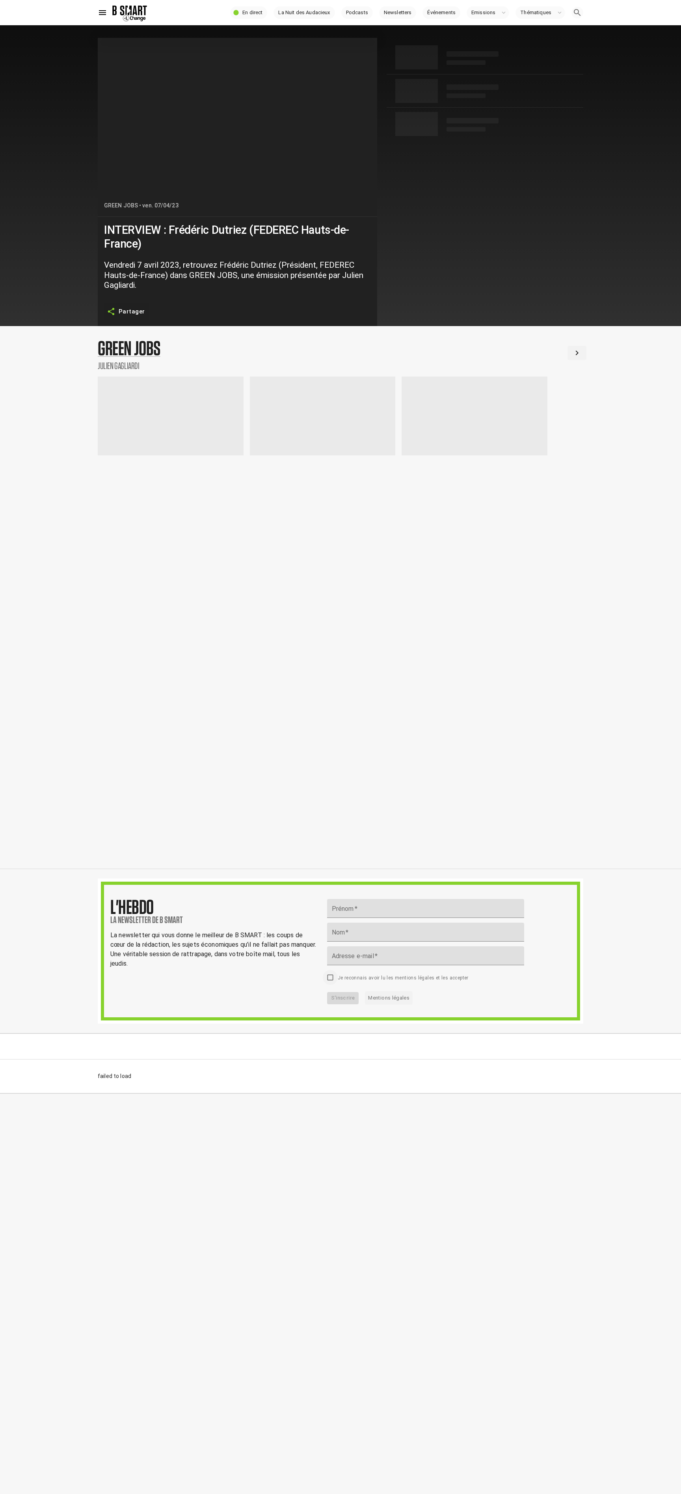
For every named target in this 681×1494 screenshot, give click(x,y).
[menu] (102, 12)
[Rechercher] (577, 13)
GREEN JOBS (121, 205)
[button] (248, 12)
